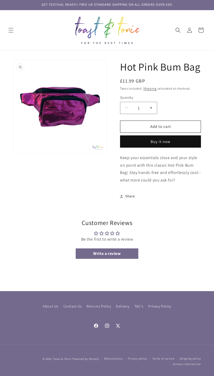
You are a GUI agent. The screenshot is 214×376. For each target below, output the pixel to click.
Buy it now (160, 141)
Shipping (150, 88)
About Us (50, 306)
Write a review (107, 253)
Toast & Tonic (62, 359)
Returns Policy (99, 306)
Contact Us (72, 306)
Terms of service (163, 358)
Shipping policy (190, 358)
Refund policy (113, 358)
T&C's (139, 306)
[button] (11, 30)
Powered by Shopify (85, 359)
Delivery (122, 306)
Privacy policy (137, 358)
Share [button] (130, 196)
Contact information (187, 364)
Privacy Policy (159, 306)
